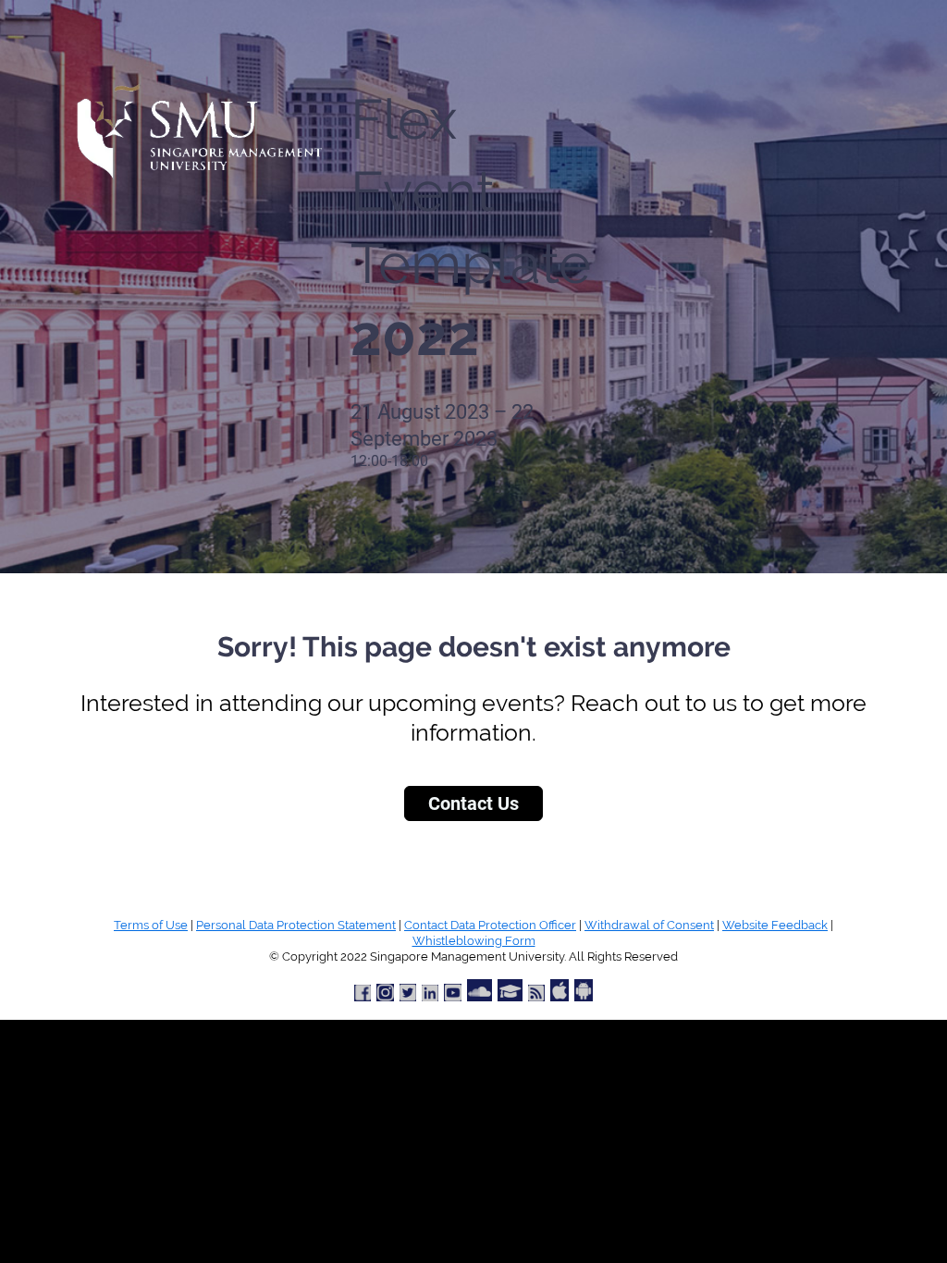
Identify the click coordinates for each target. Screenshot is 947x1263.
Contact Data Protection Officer (490, 925)
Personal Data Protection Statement (296, 925)
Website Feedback (775, 925)
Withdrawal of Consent (649, 925)
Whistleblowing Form (473, 941)
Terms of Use (151, 925)
